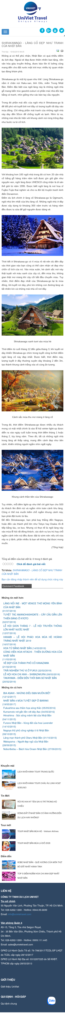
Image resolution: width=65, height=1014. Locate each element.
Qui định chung (9, 1003)
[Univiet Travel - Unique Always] (32, 11)
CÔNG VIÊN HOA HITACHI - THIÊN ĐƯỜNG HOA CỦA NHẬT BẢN (32, 653)
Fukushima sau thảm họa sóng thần (22, 708)
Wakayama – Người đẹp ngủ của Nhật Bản (25, 741)
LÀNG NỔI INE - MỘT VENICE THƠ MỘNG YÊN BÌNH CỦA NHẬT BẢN (32, 605)
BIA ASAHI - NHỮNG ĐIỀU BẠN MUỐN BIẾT (26, 693)
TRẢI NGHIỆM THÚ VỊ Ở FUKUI (20, 670)
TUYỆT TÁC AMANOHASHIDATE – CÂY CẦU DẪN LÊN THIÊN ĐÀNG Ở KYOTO (32, 616)
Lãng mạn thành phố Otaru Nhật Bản (22, 737)
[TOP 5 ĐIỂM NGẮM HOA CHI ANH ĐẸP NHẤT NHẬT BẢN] (9, 875)
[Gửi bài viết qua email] (57, 50)
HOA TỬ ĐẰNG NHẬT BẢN (17, 648)
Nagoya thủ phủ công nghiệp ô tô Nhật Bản (26, 730)
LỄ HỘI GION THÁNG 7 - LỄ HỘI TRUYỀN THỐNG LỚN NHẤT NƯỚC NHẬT (32, 627)
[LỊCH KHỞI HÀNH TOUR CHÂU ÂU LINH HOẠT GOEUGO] (9, 785)
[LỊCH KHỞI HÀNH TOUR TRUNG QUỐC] (9, 774)
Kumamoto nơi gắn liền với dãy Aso (21, 711)
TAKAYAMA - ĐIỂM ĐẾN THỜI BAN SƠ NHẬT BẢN (30, 678)
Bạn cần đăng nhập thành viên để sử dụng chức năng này (32, 579)
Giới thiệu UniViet (10, 986)
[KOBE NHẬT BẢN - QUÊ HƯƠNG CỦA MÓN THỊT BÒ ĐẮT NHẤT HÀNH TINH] (9, 864)
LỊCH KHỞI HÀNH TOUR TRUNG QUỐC (36, 771)
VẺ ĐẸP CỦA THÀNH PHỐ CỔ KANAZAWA (26, 663)
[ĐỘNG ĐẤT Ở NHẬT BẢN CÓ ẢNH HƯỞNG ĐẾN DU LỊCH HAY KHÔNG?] (9, 815)
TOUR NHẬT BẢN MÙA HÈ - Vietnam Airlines (38, 831)
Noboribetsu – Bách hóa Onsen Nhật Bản (25, 749)
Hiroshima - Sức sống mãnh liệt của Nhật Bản (27, 715)
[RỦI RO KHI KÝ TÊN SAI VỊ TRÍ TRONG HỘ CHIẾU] (9, 804)
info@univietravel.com (19, 914)
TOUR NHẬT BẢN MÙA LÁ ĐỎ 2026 (34, 843)
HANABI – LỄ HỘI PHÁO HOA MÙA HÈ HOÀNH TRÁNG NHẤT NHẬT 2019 (32, 638)
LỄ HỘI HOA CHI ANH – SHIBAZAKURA (24, 674)
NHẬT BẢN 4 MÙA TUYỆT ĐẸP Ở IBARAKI (25, 700)
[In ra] (62, 50)
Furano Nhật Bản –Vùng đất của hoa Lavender (28, 722)
